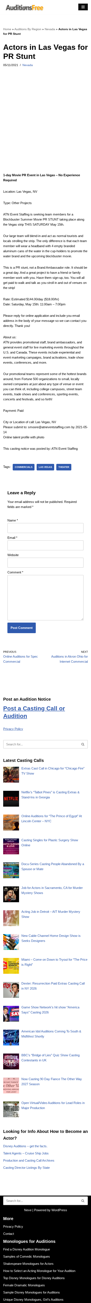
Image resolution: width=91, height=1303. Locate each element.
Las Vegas (45, 467)
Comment (15, 572)
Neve (28, 1210)
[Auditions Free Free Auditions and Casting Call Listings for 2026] (23, 7)
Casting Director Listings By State (26, 1167)
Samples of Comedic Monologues (26, 1256)
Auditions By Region (27, 29)
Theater (63, 467)
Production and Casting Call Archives (28, 1160)
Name (12, 520)
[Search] (83, 744)
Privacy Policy (13, 729)
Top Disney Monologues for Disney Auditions (34, 1278)
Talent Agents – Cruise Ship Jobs (26, 1153)
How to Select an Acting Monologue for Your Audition (39, 1271)
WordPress (59, 1210)
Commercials (23, 467)
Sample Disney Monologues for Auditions (31, 1292)
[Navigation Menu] (83, 7)
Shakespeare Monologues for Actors (28, 1263)
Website (13, 555)
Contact (8, 1233)
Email (12, 537)
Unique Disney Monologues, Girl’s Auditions (33, 1299)
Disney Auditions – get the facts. (25, 1146)
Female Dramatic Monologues (24, 1285)
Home (7, 29)
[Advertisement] (45, 125)
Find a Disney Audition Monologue (26, 1249)
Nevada (50, 29)
